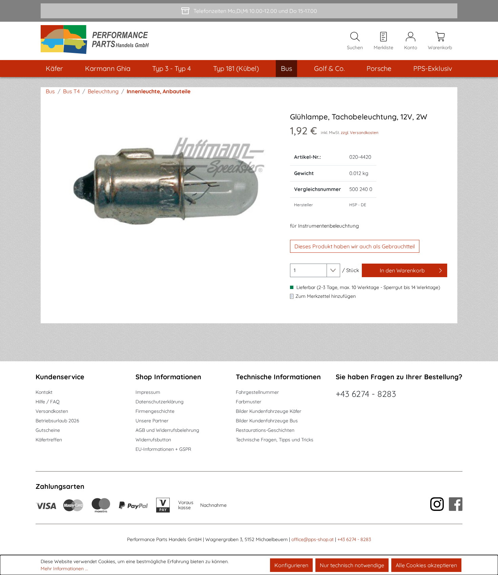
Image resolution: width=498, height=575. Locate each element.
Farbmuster (248, 402)
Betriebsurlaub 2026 (57, 421)
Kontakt (44, 392)
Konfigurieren (291, 565)
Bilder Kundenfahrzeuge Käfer (268, 411)
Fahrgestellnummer (257, 392)
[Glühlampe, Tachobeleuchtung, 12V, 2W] (163, 185)
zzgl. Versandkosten (359, 132)
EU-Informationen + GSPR (163, 449)
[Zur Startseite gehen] (97, 41)
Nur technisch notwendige (352, 565)
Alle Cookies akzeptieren (426, 565)
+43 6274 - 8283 (366, 393)
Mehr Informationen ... (64, 569)
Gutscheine (48, 430)
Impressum (148, 392)
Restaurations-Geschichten (265, 430)
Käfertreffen (49, 440)
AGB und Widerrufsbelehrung (167, 430)
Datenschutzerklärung (160, 402)
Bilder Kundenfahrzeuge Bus (267, 421)
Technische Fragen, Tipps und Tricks (274, 440)
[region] (163, 185)
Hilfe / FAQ (48, 402)
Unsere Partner (152, 421)
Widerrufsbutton (153, 440)
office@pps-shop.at (312, 539)
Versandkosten (52, 411)
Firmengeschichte (155, 411)
